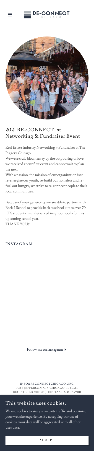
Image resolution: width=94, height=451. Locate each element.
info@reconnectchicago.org (47, 384)
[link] (47, 14)
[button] (11, 14)
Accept (46, 440)
